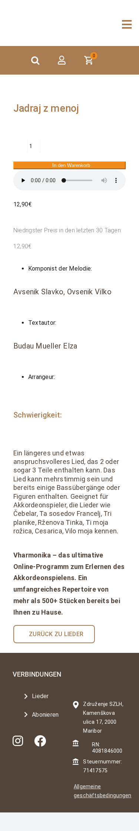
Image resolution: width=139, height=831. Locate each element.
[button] (35, 60)
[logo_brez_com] (40, 16)
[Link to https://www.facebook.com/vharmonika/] (40, 741)
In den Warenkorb (71, 165)
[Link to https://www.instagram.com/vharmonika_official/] (18, 741)
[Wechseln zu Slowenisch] (125, 60)
